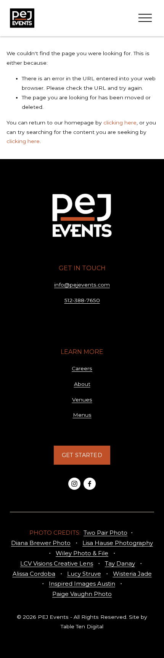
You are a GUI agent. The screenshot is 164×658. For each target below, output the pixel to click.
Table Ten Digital (82, 626)
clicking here (120, 122)
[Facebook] (90, 484)
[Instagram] (74, 484)
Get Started (82, 455)
